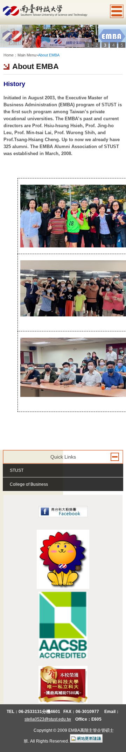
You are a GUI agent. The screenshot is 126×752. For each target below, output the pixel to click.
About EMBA (48, 55)
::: (5, 49)
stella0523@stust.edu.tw (47, 719)
